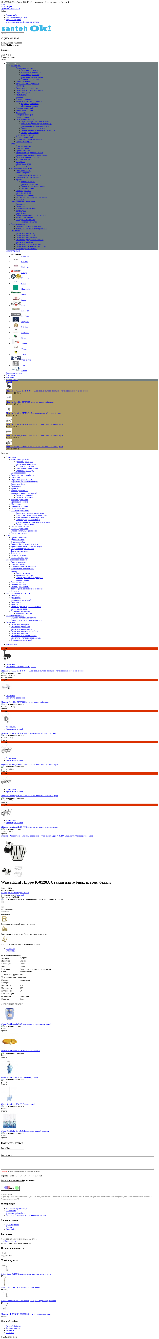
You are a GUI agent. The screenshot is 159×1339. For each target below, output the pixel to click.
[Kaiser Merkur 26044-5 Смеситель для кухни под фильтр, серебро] (5, 1298)
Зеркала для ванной (24, 99)
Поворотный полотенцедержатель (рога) (38, 130)
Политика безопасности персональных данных (26, 1215)
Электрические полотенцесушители (31, 228)
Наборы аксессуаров (24, 115)
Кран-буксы (21, 213)
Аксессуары (16, 66)
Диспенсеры (21, 95)
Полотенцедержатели (25, 119)
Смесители (15, 231)
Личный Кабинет (13, 1326)
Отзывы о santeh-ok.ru (15, 1213)
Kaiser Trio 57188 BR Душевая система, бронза (20, 1287)
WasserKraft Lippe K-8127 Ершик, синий (18, 1104)
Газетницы (20, 86)
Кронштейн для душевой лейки (29, 153)
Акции (9, 1227)
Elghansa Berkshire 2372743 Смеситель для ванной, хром (30, 402)
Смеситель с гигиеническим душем (31, 246)
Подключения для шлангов (27, 157)
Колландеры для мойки (31, 72)
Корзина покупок (13, 20)
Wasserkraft (19, 895)
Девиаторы (20, 204)
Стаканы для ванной (24, 137)
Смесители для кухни (25, 233)
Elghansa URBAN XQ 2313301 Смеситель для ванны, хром (26, 1314)
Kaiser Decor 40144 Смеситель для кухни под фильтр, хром (26, 1274)
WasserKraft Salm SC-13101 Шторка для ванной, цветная (25, 1131)
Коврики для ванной (24, 108)
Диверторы (20, 206)
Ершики (19, 97)
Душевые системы (24, 146)
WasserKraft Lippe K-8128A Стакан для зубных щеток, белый (67, 836)
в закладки (5, 912)
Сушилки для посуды (30, 79)
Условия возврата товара (16, 1208)
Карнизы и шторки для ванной (29, 101)
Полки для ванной (24, 117)
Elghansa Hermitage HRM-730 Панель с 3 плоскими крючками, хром (34, 424)
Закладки (10, 1330)
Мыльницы (21, 113)
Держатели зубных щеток (27, 88)
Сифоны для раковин (25, 195)
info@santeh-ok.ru (8, 1241)
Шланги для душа (23, 164)
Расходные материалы (25, 220)
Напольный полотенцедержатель (35, 126)
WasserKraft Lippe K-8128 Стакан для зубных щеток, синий (26, 1024)
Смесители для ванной (25, 235)
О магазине (11, 1211)
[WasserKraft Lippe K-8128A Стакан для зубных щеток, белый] (15, 865)
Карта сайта (11, 1229)
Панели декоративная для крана (34, 186)
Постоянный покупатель (16, 17)
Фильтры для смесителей (26, 249)
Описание (10, 949)
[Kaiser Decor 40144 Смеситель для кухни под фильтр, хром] (5, 1272)
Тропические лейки (24, 159)
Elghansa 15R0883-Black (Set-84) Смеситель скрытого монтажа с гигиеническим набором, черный (47, 391)
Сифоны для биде (23, 193)
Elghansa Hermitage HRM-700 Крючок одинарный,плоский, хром (33, 413)
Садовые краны (27, 188)
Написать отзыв (56, 899)
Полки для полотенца (30, 133)
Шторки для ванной (29, 106)
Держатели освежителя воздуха (29, 90)
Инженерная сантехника (21, 168)
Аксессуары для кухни (25, 68)
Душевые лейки (22, 148)
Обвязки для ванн (23, 191)
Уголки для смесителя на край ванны (31, 197)
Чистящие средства (29, 222)
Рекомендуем (11, 644)
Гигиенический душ (24, 166)
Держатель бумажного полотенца (35, 121)
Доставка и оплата (31, 22)
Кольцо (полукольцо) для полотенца (36, 124)
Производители (12, 1225)
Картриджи (21, 211)
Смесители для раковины (26, 237)
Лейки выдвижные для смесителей (31, 215)
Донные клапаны (23, 170)
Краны (19, 179)
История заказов (13, 1328)
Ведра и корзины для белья (27, 84)
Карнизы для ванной (30, 104)
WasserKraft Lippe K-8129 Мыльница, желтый (20, 1051)
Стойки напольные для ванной (29, 139)
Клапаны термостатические (27, 177)
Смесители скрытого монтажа (28, 244)
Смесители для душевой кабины (29, 240)
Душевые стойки (23, 150)
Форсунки (20, 162)
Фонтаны (20, 199)
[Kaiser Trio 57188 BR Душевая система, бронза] (5, 1285)
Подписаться (6, 1255)
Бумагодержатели (23, 81)
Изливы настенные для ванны (28, 175)
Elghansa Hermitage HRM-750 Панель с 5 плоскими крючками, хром (34, 435)
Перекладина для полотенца (33, 128)
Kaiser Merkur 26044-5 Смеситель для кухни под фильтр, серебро (28, 1301)
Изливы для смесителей (26, 208)
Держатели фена (23, 92)
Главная (4, 836)
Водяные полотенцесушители (28, 226)
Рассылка (10, 1333)
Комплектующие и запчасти (23, 202)
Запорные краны (28, 182)
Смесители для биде (24, 242)
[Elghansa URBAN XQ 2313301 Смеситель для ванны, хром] (5, 1312)
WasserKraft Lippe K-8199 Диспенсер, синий (19, 1077)
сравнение (5, 914)
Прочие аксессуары (24, 141)
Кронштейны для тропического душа (31, 155)
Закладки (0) (11, 15)
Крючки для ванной (24, 110)
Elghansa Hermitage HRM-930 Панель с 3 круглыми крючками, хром (34, 447)
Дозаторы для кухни (29, 70)
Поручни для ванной (25, 135)
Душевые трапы (23, 173)
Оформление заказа (14, 22)
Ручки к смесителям (24, 217)
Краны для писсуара (29, 184)
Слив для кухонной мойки (32, 77)
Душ (13, 144)
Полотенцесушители (20, 224)
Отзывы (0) (11, 951)
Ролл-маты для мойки (30, 75)
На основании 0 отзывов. (36, 899)
